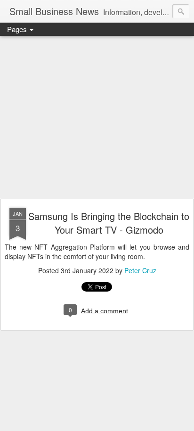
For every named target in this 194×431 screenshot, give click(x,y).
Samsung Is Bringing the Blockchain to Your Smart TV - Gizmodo (108, 222)
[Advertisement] (97, 118)
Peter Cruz (140, 270)
